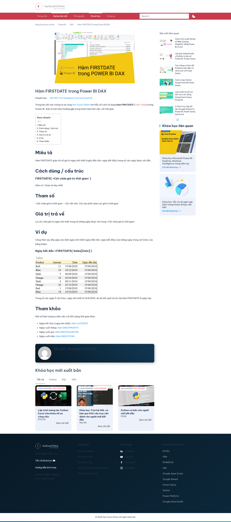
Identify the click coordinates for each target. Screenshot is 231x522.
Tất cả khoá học (45, 460)
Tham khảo (44, 141)
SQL (165, 468)
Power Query (169, 484)
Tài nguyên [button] (79, 16)
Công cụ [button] (111, 16)
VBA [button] (74, 379)
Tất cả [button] (40, 379)
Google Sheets (170, 479)
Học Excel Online (81, 104)
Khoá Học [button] (95, 16)
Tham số (43, 131)
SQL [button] (64, 379)
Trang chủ (42, 16)
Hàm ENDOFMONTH (67, 327)
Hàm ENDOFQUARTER (67, 332)
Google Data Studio (173, 501)
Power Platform (171, 496)
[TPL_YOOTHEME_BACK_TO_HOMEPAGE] (52, 6)
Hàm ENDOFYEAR (65, 336)
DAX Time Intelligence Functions (69, 98)
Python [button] (53, 379)
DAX (52, 98)
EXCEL (166, 451)
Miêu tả (41, 125)
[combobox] (164, 16)
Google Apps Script (173, 473)
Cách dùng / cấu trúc (48, 128)
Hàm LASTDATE (80, 323)
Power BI (88, 98)
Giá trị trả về (45, 135)
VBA (165, 456)
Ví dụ (41, 138)
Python (166, 490)
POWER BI (168, 462)
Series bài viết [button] (60, 16)
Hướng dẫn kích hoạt (45, 467)
